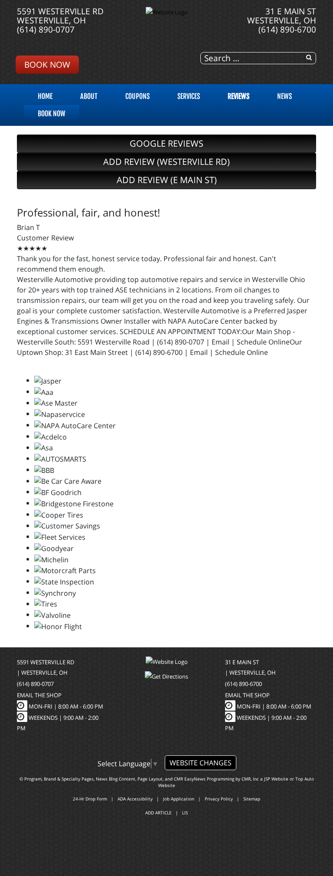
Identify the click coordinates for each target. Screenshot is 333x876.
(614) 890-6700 (287, 29)
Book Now (47, 64)
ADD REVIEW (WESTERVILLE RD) (166, 161)
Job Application (178, 799)
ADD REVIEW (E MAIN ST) (167, 180)
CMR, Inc (250, 779)
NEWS (284, 96)
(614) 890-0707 (46, 29)
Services (188, 96)
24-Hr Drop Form (90, 799)
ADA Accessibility (135, 799)
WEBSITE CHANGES (201, 763)
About (89, 96)
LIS (185, 813)
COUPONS (137, 96)
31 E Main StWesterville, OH (281, 15)
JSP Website (276, 779)
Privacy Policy (219, 799)
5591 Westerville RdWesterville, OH (60, 15)
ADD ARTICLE (158, 813)
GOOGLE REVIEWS (166, 143)
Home (45, 96)
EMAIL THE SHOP (39, 695)
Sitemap (251, 799)
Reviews (238, 96)
